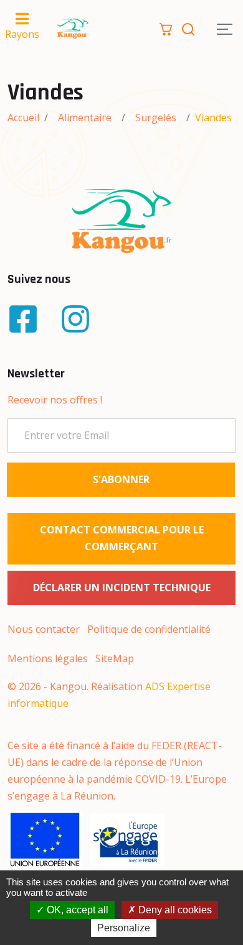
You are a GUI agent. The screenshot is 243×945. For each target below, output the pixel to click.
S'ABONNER (121, 479)
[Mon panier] (166, 28)
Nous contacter (43, 629)
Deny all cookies (174, 910)
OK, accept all (76, 910)
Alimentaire (85, 117)
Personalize (123, 928)
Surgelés (155, 117)
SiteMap (114, 658)
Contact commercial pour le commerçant (122, 538)
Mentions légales (47, 658)
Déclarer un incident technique (122, 587)
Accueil (23, 117)
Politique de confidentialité (149, 629)
